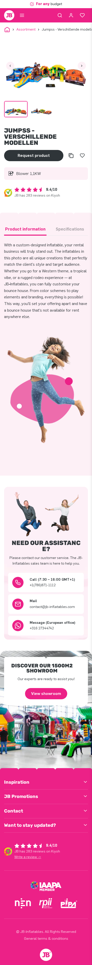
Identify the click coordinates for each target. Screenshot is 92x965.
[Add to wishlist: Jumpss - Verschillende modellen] (82, 155)
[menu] (22, 15)
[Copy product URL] (71, 155)
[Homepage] (9, 15)
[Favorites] (82, 15)
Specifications (70, 229)
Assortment (26, 29)
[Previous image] (10, 66)
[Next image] (82, 66)
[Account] (71, 15)
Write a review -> (27, 857)
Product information (25, 229)
